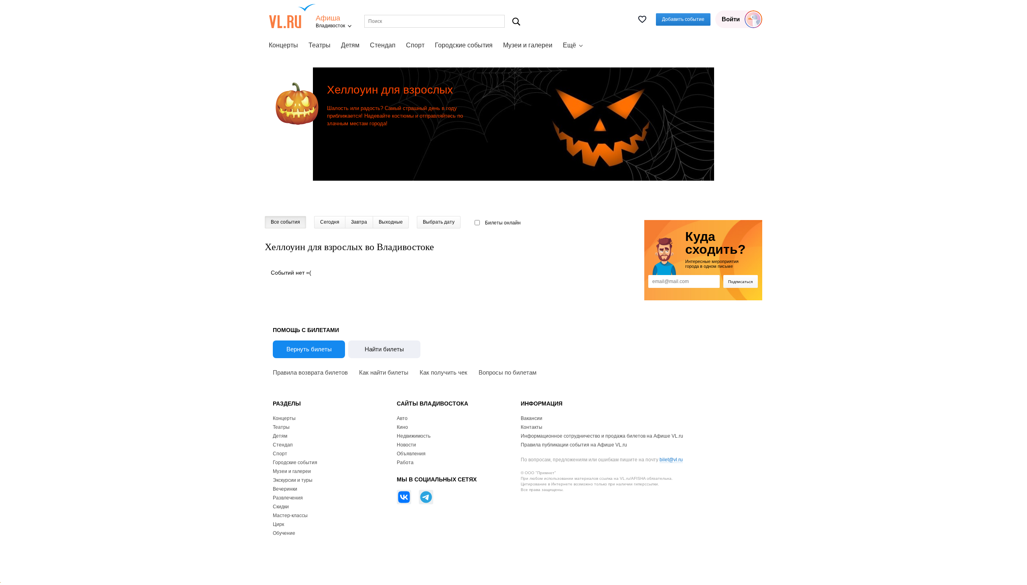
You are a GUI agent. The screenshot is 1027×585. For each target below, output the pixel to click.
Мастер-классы (290, 515)
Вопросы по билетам (507, 372)
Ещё (569, 45)
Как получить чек (443, 372)
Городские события (464, 45)
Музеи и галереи (527, 45)
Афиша (328, 18)
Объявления (411, 454)
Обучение (284, 533)
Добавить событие (683, 19)
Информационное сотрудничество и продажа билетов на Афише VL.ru (602, 436)
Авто (402, 418)
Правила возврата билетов (310, 372)
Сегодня (329, 222)
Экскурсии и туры (293, 480)
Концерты (283, 45)
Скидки (281, 507)
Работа (405, 462)
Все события (285, 222)
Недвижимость (413, 436)
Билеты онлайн (503, 223)
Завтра (359, 222)
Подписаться (740, 281)
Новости (406, 445)
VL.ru (292, 16)
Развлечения (288, 498)
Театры (320, 45)
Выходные (391, 222)
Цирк (278, 524)
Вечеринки (285, 489)
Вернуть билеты (309, 349)
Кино (402, 427)
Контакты (531, 427)
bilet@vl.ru (671, 460)
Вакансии (531, 418)
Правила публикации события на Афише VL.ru (574, 445)
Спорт (415, 45)
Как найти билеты (383, 372)
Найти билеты (384, 349)
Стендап (383, 45)
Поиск (516, 21)
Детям (350, 45)
